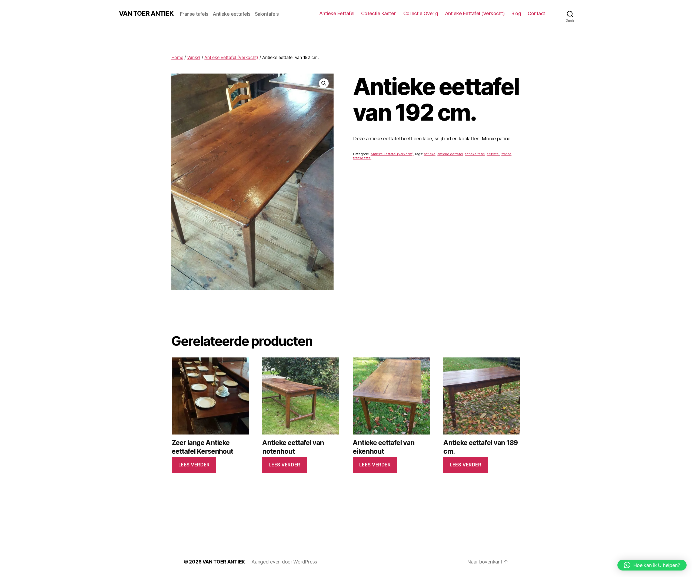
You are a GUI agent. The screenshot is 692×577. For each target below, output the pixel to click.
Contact (536, 13)
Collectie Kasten (379, 13)
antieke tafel (475, 154)
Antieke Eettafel (336, 13)
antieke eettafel (450, 154)
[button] (324, 83)
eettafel (493, 154)
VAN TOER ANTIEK (146, 13)
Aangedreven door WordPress (284, 562)
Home (177, 57)
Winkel (193, 57)
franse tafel (362, 158)
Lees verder (194, 464)
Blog (516, 13)
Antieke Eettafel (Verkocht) (475, 13)
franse (506, 154)
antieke (429, 154)
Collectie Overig (420, 13)
